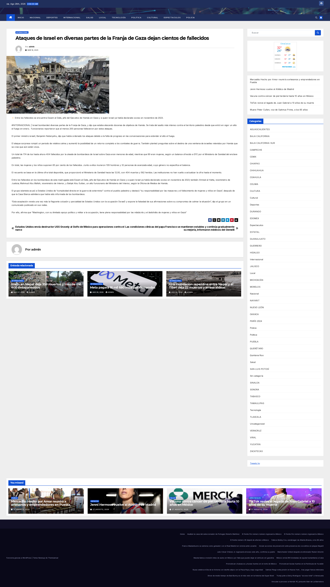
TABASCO (255, 396)
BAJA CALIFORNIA (260, 136)
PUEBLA (254, 341)
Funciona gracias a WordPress (19, 558)
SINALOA (254, 382)
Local (102, 17)
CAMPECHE (256, 150)
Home (182, 534)
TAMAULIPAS (257, 403)
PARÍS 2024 (256, 321)
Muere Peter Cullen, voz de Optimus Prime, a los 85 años (279, 109)
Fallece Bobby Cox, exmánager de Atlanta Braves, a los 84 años (297, 540)
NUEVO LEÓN (257, 307)
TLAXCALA (255, 417)
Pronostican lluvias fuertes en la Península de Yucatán (301, 564)
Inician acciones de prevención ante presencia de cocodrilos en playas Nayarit (291, 546)
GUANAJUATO (258, 239)
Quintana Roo (257, 355)
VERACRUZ (256, 430)
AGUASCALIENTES (260, 129)
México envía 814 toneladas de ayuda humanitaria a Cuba (300, 558)
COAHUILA (255, 177)
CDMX (253, 156)
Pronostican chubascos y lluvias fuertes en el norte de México (251, 564)
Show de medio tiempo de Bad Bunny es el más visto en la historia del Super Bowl (241, 576)
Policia (190, 17)
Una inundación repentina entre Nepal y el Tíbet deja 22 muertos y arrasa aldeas (201, 285)
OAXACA (254, 314)
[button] (316, 17)
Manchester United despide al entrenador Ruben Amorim (301, 552)
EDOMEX (254, 218)
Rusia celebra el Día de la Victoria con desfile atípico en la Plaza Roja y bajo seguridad (228, 570)
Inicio (21, 17)
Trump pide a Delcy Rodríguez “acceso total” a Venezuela (300, 576)
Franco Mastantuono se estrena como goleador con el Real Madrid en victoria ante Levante (219, 546)
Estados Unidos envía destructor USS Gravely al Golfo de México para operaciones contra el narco (69, 228)
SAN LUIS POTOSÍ (259, 369)
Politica (136, 17)
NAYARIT (254, 300)
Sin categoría (256, 376)
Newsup (41, 558)
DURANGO (255, 211)
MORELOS (255, 287)
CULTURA (255, 191)
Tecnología (119, 17)
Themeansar (53, 558)
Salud (89, 17)
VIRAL (253, 437)
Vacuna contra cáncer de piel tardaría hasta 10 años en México (282, 96)
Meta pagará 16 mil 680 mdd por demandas (122, 287)
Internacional (72, 17)
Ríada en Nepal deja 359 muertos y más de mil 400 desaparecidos (46, 285)
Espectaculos (172, 17)
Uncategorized (257, 424)
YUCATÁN (255, 444)
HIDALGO (255, 252)
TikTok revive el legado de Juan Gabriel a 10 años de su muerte (282, 103)
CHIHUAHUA (257, 170)
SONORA (254, 389)
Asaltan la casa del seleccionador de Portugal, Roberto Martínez (213, 534)
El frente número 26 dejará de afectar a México (249, 540)
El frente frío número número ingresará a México (262, 534)
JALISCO (254, 266)
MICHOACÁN (256, 280)
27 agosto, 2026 (21, 509)
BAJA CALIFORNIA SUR (262, 143)
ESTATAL (254, 232)
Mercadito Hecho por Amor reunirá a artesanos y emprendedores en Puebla (40, 503)
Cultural (152, 17)
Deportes (52, 17)
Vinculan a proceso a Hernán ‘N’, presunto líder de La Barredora (297, 582)
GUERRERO (256, 245)
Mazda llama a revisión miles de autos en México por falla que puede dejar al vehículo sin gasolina (234, 558)
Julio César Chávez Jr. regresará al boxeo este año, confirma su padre (246, 552)
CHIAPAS (255, 163)
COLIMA (254, 184)
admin (32, 46)
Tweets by (255, 463)
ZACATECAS (256, 451)
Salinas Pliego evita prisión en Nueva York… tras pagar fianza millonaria (295, 570)
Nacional (35, 17)
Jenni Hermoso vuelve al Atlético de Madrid (272, 89)
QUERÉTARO (256, 348)
